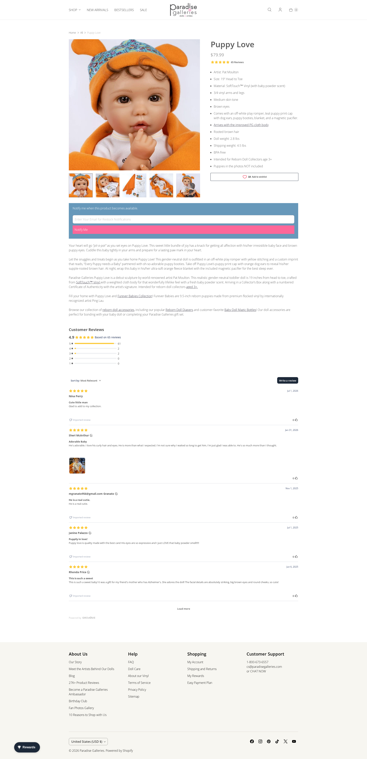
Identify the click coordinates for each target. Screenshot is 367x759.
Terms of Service (139, 683)
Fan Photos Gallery (81, 708)
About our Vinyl (138, 676)
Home (72, 32)
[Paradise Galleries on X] (285, 741)
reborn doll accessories (118, 310)
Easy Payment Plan (199, 683)
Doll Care (134, 669)
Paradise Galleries (92, 750)
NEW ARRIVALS (97, 10)
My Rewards (195, 676)
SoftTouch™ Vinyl (88, 282)
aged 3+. (192, 287)
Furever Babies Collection (135, 296)
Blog (72, 676)
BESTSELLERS (124, 10)
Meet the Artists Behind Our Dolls (91, 669)
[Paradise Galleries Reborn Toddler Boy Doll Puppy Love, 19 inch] (134, 104)
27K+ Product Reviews (84, 683)
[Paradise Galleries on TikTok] (277, 741)
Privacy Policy (137, 689)
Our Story (75, 662)
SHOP (73, 10)
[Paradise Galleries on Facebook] (252, 741)
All (81, 32)
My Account (195, 662)
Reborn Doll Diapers (179, 310)
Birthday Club (78, 701)
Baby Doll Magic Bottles (240, 310)
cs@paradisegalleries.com (264, 667)
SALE (143, 10)
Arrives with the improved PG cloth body (241, 125)
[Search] (269, 9)
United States (86, 741)
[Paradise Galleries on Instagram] (260, 741)
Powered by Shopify (119, 750)
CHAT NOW (258, 671)
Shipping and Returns (202, 669)
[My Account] (280, 9)
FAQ (131, 662)
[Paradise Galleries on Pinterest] (269, 741)
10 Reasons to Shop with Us (87, 715)
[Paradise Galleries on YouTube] (294, 741)
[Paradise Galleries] (183, 10)
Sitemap (133, 696)
